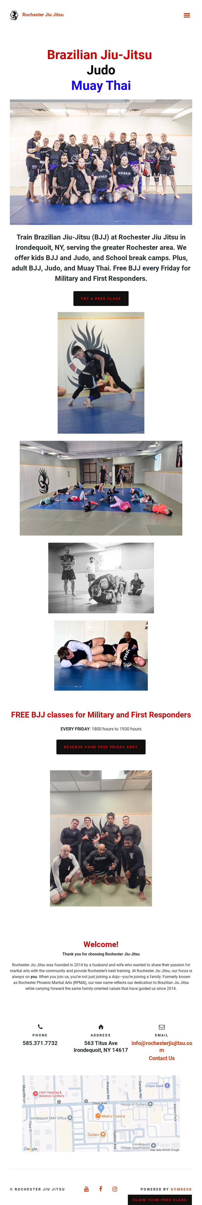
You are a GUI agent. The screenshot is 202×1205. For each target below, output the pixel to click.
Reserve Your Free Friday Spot (101, 747)
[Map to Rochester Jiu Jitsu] (101, 1113)
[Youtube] (87, 1189)
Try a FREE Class (101, 299)
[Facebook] (101, 1189)
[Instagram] (115, 1189)
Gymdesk (181, 1189)
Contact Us (162, 1058)
